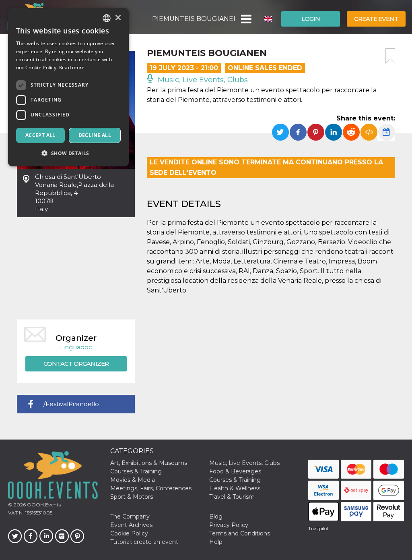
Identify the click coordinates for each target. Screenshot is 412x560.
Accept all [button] (40, 135)
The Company (130, 516)
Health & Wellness (234, 488)
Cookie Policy (129, 533)
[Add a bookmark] (390, 56)
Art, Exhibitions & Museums (148, 463)
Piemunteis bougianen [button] (193, 19)
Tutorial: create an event (144, 541)
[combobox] (107, 18)
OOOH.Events (43, 505)
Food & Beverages (235, 471)
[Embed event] (368, 132)
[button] (245, 19)
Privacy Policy (228, 525)
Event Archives (131, 525)
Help (215, 541)
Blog (215, 516)
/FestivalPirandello (71, 404)
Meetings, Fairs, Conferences (151, 488)
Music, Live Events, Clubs (202, 79)
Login (310, 19)
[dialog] (68, 87)
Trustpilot (318, 528)
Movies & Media (132, 479)
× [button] (118, 18)
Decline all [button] (94, 135)
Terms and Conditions (239, 533)
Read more (72, 67)
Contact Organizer (76, 363)
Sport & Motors (131, 496)
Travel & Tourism (232, 496)
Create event (376, 19)
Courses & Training (136, 471)
